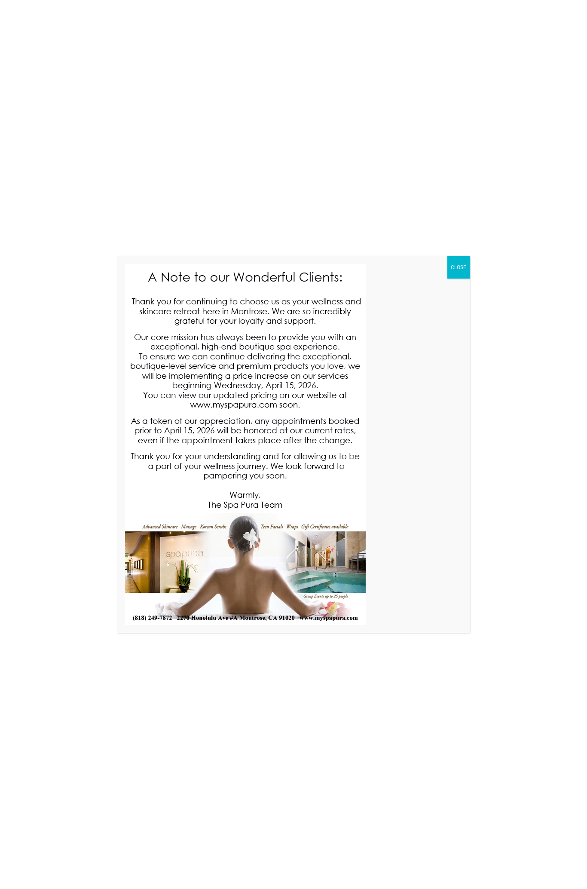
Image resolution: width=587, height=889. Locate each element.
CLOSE (458, 267)
